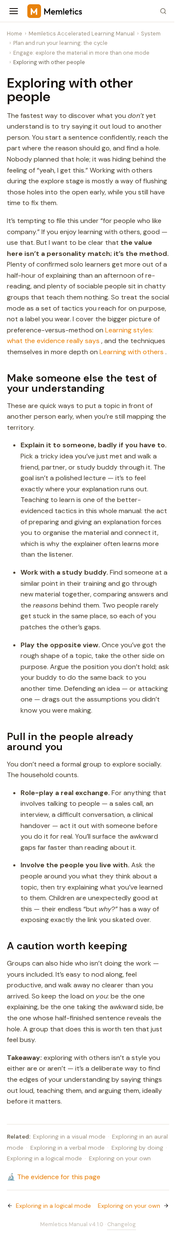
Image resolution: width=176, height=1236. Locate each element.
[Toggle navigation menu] (14, 11)
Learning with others (132, 351)
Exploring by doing (137, 1147)
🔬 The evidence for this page (53, 1176)
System (151, 33)
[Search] (163, 11)
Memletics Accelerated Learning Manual (82, 33)
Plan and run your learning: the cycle (60, 43)
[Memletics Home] (88, 11)
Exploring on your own (120, 1158)
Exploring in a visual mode (69, 1136)
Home (14, 33)
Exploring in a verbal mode (67, 1147)
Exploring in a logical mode (44, 1158)
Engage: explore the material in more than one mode (81, 52)
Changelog (121, 1224)
